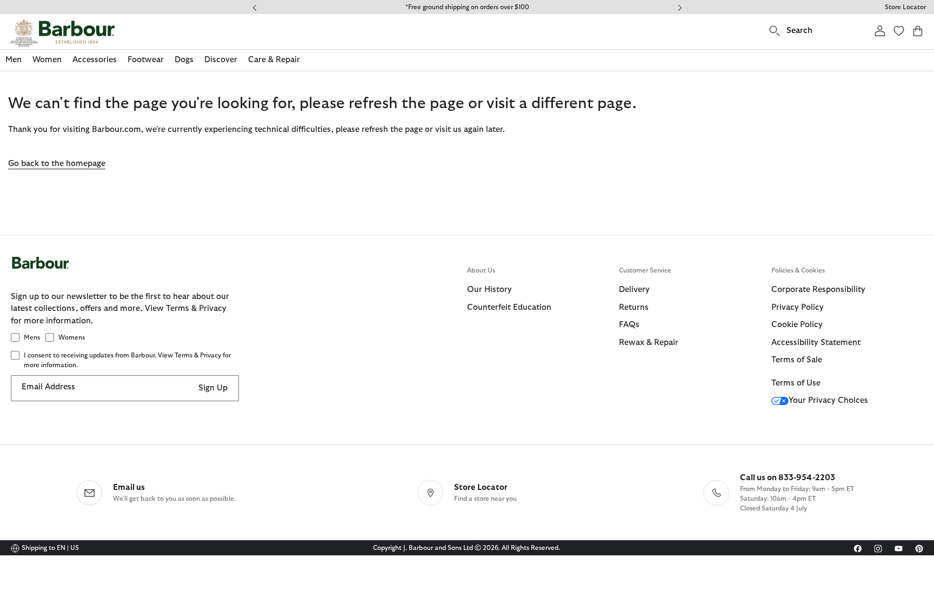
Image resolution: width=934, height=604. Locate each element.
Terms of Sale (796, 360)
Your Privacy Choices (828, 400)
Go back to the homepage (56, 164)
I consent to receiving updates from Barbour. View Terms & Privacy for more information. (127, 360)
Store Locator (905, 7)
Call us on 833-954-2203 (787, 478)
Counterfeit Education (509, 307)
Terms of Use (795, 383)
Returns (634, 307)
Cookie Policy (797, 325)
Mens (32, 337)
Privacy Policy (797, 307)
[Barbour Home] (62, 33)
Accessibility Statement (815, 342)
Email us (129, 487)
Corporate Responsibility (818, 290)
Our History (489, 290)
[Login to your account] (880, 30)
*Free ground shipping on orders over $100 (467, 7)
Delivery (634, 290)
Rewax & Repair (648, 342)
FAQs (629, 325)
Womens (71, 337)
